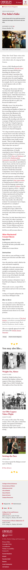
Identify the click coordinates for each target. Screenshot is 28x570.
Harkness (20, 156)
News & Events (6, 495)
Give (11, 508)
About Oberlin (6, 493)
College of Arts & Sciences (9, 483)
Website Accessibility (8, 548)
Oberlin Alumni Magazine (11, 6)
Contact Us (5, 551)
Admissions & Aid (7, 488)
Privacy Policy (6, 542)
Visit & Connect (17, 503)
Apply (5, 508)
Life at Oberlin (6, 490)
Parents (4, 561)
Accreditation (6, 546)
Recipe (4, 336)
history (18, 186)
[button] (19, 2)
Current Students (7, 553)
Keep (13, 156)
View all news (7, 468)
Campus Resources (7, 497)
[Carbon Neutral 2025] (14, 535)
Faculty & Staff (6, 559)
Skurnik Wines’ (19, 68)
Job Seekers (5, 566)
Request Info (7, 503)
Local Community (7, 564)
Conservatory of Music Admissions (12, 520)
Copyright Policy (7, 544)
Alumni (4, 556)
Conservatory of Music (8, 486)
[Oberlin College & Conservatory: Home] (6, 2)
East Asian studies (19, 180)
